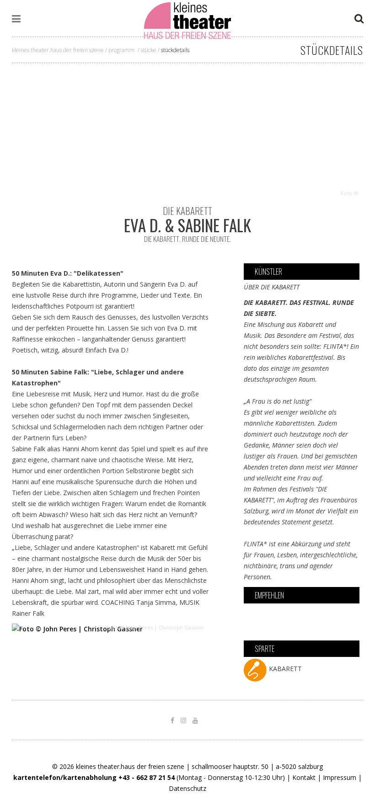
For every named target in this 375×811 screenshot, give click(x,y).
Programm (121, 50)
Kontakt (304, 777)
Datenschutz (187, 788)
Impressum (339, 777)
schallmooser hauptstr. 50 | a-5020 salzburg (257, 766)
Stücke (148, 50)
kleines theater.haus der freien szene (58, 50)
